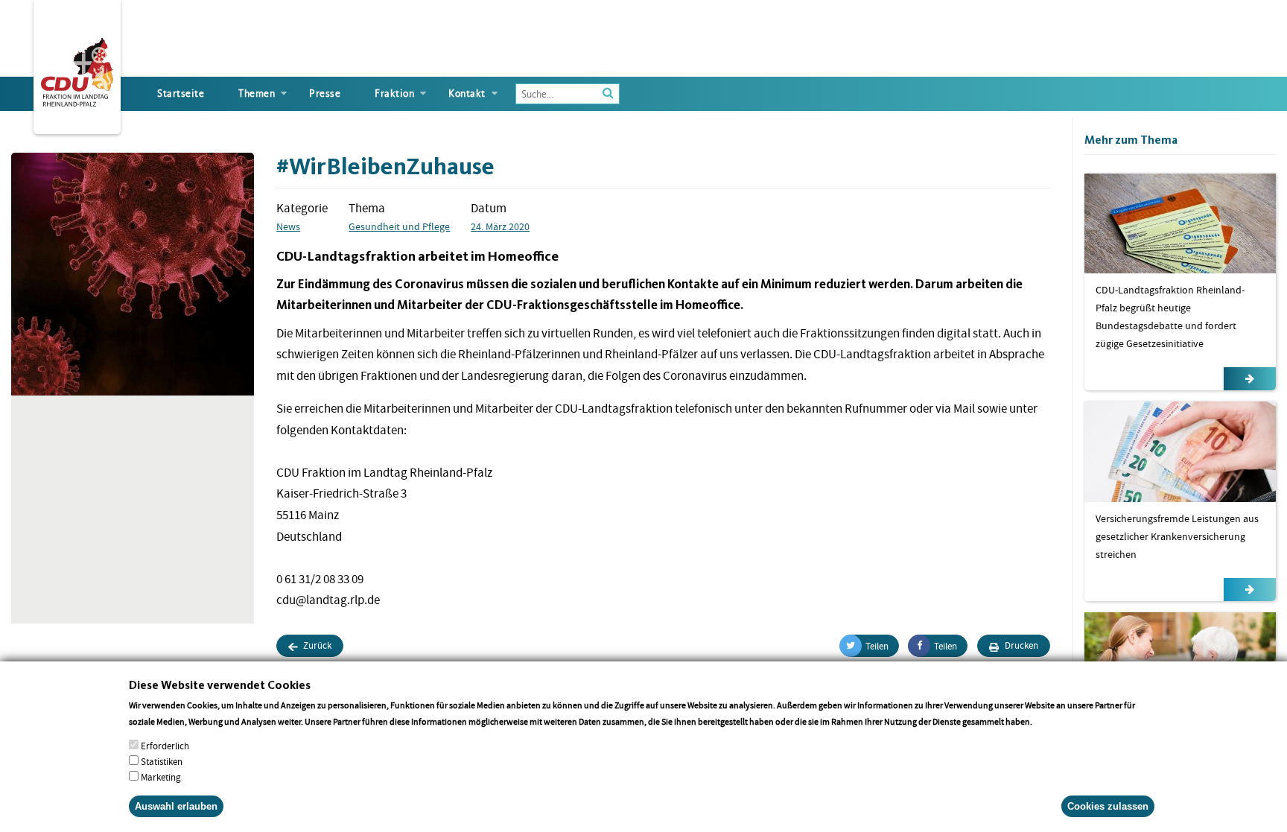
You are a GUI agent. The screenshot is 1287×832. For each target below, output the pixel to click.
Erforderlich (165, 746)
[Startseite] (77, 69)
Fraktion (394, 93)
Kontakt (467, 93)
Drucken (1020, 645)
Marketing (161, 777)
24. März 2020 (500, 226)
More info (1053, 720)
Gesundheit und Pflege (399, 226)
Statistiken (161, 761)
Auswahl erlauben (176, 805)
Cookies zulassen (1107, 805)
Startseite (180, 93)
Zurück (316, 645)
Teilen (877, 646)
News (288, 226)
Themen (256, 93)
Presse (324, 93)
